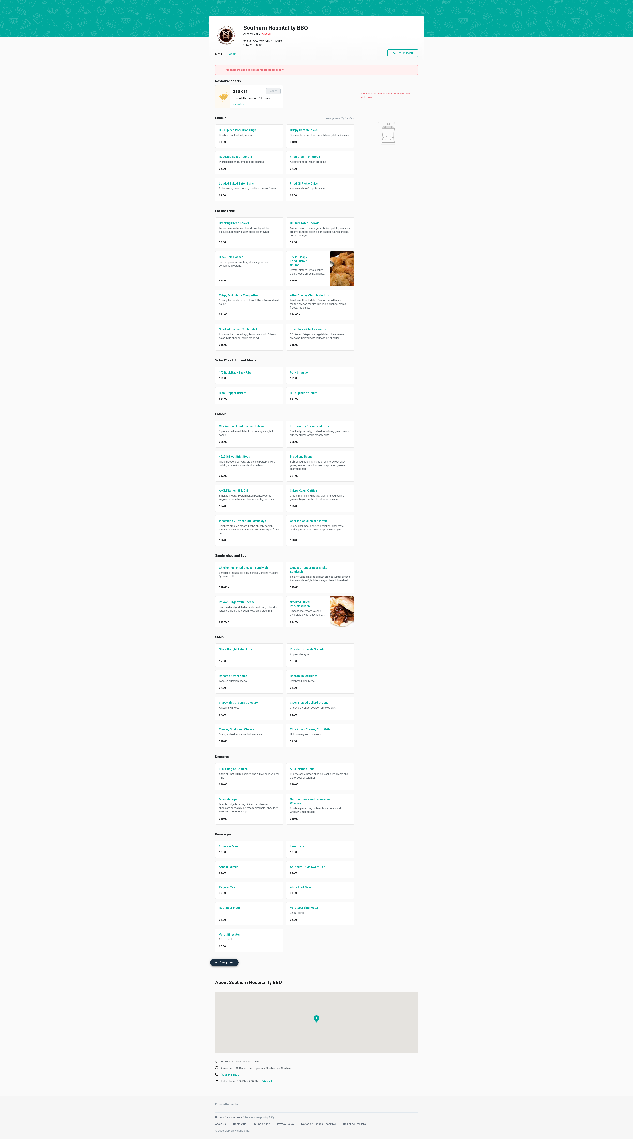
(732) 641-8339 (252, 44)
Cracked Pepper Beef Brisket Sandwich (309, 569)
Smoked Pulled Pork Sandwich (300, 604)
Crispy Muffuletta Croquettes (238, 295)
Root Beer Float (229, 907)
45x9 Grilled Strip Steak (234, 456)
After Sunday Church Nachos (309, 295)
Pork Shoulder (299, 372)
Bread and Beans (301, 456)
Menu (218, 54)
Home (218, 1117)
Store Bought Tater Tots (235, 649)
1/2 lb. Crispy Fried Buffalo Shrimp (298, 261)
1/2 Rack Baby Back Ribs (235, 372)
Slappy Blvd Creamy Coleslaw (238, 702)
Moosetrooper (229, 799)
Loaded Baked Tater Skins (236, 183)
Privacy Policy (286, 1124)
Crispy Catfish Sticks (304, 130)
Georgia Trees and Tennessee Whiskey (310, 801)
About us (220, 1124)
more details (238, 104)
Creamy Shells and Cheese (236, 729)
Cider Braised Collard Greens (309, 702)
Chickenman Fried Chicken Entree (241, 426)
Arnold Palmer (228, 867)
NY (226, 1117)
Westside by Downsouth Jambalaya (242, 521)
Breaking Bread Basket (234, 223)
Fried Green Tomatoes (305, 156)
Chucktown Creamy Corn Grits (310, 729)
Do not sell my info (354, 1124)
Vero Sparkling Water (304, 907)
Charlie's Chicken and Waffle (309, 521)
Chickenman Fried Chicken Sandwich (243, 567)
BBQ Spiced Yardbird (303, 393)
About (232, 54)
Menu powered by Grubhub (340, 118)
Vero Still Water (229, 934)
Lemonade (297, 846)
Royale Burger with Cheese (237, 602)
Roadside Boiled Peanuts (235, 156)
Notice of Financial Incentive (318, 1124)
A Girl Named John (302, 769)
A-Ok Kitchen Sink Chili (234, 490)
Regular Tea (227, 887)
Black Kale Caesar (231, 257)
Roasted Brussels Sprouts (307, 649)
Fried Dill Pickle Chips (304, 183)
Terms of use (262, 1124)
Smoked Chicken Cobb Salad (238, 329)
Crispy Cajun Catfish (303, 490)
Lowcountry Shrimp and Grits (309, 426)
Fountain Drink (228, 846)
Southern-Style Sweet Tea (307, 867)
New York (236, 1117)
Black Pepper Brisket (232, 393)
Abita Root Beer (300, 887)
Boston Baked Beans (303, 676)
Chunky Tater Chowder (305, 223)
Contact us (240, 1124)
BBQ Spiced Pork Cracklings (237, 130)
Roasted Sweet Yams (233, 676)
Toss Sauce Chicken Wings (308, 329)
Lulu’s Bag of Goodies (233, 769)
